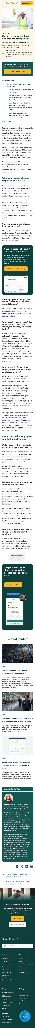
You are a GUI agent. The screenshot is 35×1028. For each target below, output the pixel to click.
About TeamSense (7, 992)
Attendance (5, 961)
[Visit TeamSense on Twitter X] (21, 867)
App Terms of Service (25, 1001)
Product (4, 955)
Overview (5, 958)
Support (5, 1013)
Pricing (21, 958)
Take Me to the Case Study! (15, 269)
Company (5, 989)
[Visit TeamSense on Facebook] (17, 867)
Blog (20, 961)
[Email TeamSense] (31, 867)
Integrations (5, 970)
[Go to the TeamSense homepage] (11, 3)
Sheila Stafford (16, 807)
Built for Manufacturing (6, 996)
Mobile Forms (6, 967)
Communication (7, 964)
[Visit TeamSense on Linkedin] (26, 867)
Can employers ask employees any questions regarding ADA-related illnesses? (20, 97)
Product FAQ (23, 972)
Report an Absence (8, 1019)
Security (21, 992)
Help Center (5, 1016)
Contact (4, 1008)
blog (4, 666)
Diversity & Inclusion (8, 1002)
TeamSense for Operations (6, 976)
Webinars (22, 970)
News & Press (6, 1005)
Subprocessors (23, 1004)
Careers (4, 999)
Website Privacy (24, 995)
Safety (21, 989)
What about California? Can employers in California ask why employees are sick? (19, 115)
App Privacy (22, 998)
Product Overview (17, 925)
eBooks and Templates (26, 964)
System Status (6, 1022)
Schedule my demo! (13, 585)
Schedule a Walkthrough (17, 71)
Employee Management (17, 555)
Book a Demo (26, 3)
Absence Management (22, 42)
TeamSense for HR (7, 972)
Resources (22, 955)
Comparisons (23, 967)
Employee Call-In (7, 980)
